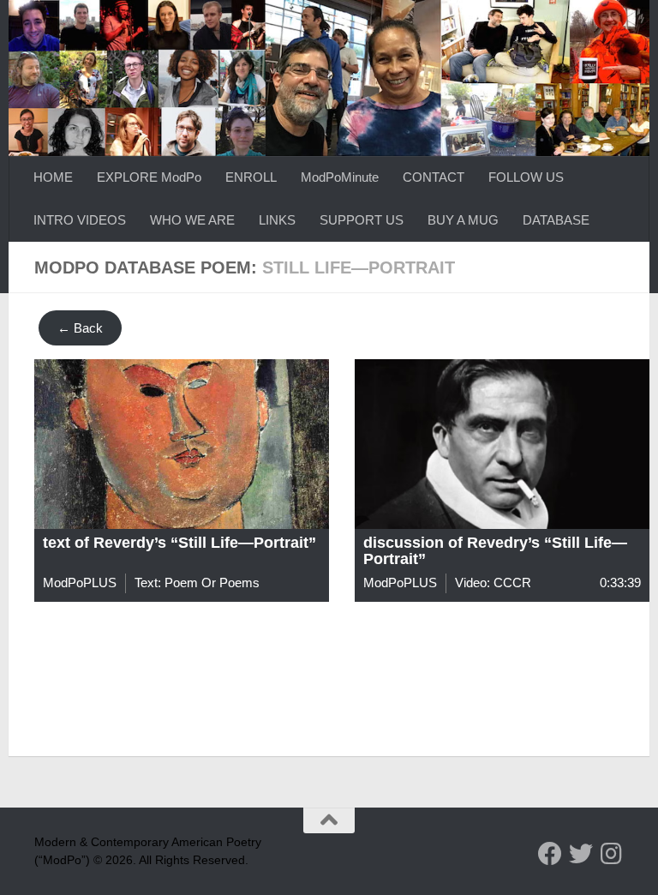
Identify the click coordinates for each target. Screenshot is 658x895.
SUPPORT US (362, 220)
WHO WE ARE (192, 220)
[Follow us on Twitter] (581, 854)
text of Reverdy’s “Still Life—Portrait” (179, 542)
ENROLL (251, 177)
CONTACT (433, 177)
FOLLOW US (526, 177)
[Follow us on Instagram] (612, 854)
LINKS (277, 220)
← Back (80, 328)
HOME (53, 177)
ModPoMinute (340, 177)
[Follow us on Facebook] (550, 854)
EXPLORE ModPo (149, 177)
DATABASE (556, 220)
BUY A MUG (463, 220)
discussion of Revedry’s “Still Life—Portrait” (495, 551)
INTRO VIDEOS (79, 220)
